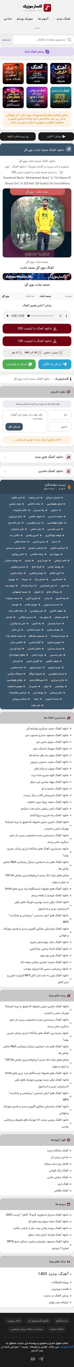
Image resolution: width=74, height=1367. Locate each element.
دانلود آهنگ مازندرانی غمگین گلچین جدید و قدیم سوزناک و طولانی (36, 932)
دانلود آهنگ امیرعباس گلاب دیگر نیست (45, 795)
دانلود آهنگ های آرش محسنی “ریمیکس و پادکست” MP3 (38, 919)
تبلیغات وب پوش (58, 1302)
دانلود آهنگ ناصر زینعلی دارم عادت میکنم (44, 809)
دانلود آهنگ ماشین (50, 471)
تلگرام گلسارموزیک (38, 1321)
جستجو (6, 40)
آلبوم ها (43, 19)
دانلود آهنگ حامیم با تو (55, 789)
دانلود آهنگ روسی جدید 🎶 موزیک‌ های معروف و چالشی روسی (36, 1123)
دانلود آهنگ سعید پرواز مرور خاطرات (47, 802)
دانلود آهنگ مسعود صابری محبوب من (46, 735)
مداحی (8, 19)
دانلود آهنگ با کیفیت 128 (35, 341)
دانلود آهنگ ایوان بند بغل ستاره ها (48, 755)
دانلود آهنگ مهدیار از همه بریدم (49, 895)
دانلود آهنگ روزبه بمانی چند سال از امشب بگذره (40, 1228)
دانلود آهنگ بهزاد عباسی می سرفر (49, 782)
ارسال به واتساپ (16, 364)
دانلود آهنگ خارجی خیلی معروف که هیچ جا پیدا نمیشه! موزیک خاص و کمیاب (37, 825)
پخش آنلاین (54, 136)
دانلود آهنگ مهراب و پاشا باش (51, 769)
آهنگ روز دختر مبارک (56, 1164)
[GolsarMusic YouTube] (33, 1359)
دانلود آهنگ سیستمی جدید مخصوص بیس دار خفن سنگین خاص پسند (39, 839)
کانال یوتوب (13, 1321)
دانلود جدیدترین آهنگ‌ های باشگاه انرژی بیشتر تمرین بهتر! (37, 852)
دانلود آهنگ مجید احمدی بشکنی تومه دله (44, 962)
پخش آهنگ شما (34, 52)
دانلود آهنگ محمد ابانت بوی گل (44, 150)
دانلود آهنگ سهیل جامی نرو (52, 742)
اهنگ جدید (63, 19)
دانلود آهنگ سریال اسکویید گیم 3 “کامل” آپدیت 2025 (37, 1215)
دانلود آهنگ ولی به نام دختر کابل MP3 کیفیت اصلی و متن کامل (38, 979)
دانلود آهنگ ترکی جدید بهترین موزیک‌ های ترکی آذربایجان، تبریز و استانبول (42, 905)
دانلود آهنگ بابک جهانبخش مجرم (49, 942)
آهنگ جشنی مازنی (57, 1177)
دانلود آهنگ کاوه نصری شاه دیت (49, 775)
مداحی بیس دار (59, 1157)
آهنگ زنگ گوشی (58, 1171)
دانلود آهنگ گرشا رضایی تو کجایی (49, 949)
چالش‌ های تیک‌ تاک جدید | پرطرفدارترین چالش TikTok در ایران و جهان (37, 879)
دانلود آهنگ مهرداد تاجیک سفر (50, 749)
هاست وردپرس (59, 1289)
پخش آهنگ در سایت (56, 1296)
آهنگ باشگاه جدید (57, 1150)
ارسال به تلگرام (52, 364)
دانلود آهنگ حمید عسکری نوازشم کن (47, 729)
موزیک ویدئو (25, 19)
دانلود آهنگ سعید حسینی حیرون (49, 762)
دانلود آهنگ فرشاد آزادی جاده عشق (48, 1235)
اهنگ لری (63, 1184)
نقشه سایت (57, 1329)
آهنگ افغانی (61, 1191)
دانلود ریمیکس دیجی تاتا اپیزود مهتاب (46, 969)
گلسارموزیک (37, 8)
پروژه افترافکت (60, 1282)
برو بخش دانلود (16, 136)
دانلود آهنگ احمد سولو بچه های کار (48, 1221)
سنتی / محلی (51, 352)
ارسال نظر (14, 427)
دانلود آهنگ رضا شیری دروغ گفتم (49, 815)
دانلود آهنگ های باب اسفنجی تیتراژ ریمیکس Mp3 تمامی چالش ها (36, 865)
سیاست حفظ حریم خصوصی (27, 1329)
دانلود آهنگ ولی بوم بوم (54, 955)
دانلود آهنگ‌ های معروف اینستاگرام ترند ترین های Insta (36, 889)
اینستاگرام (61, 1321)
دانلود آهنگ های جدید (49, 457)
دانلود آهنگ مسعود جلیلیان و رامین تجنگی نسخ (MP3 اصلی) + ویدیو (38, 1245)
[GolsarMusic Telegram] (41, 1359)
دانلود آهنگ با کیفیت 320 (35, 329)
